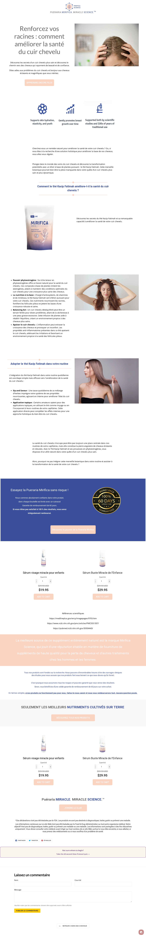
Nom (16, 880)
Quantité (43, 577)
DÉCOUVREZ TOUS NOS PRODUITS (73, 718)
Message (17, 890)
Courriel (78, 880)
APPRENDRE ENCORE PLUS (39, 82)
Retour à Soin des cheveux (74, 926)
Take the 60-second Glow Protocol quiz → (73, 854)
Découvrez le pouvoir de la (73, 529)
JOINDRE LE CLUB (73, 808)
